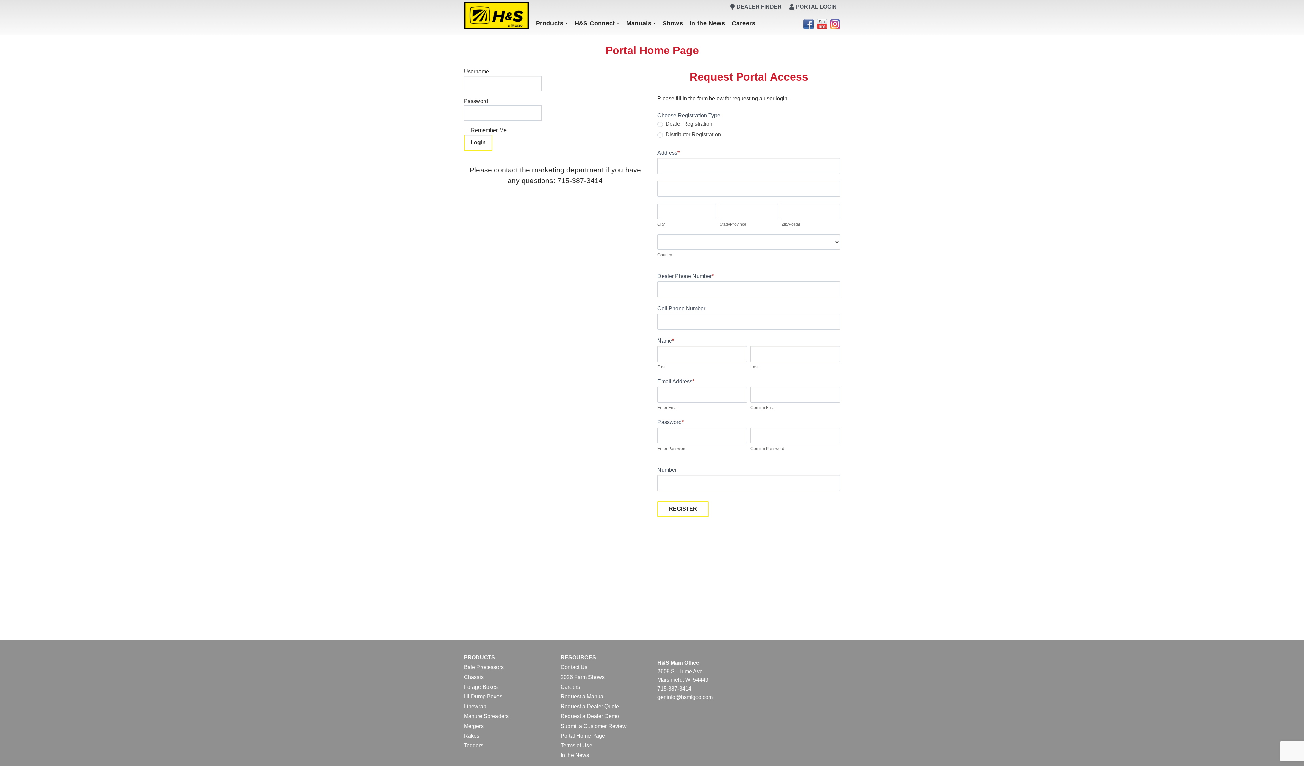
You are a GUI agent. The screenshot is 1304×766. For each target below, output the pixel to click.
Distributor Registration (692, 134)
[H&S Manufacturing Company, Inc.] (496, 15)
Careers (744, 23)
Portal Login (816, 7)
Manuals (639, 23)
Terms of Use (576, 745)
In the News (707, 23)
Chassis (474, 677)
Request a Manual (583, 696)
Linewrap (475, 706)
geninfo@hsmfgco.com (685, 697)
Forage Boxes (481, 687)
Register (683, 509)
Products (549, 23)
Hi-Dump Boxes (483, 696)
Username (476, 71)
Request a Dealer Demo (590, 716)
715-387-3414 (674, 689)
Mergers (474, 726)
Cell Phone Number (681, 308)
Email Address (675, 381)
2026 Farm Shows (583, 677)
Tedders (473, 745)
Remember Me (489, 130)
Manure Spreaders (486, 716)
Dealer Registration (688, 124)
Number (667, 470)
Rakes (471, 736)
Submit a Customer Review (594, 726)
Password (476, 101)
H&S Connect (595, 23)
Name (665, 341)
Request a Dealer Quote (590, 706)
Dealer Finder (759, 7)
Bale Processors (484, 667)
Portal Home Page (583, 736)
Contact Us (574, 667)
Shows (673, 23)
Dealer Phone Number (685, 276)
